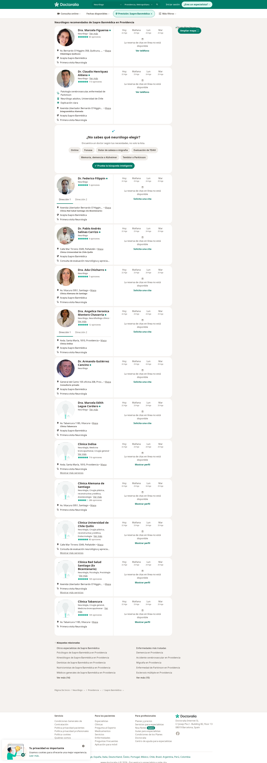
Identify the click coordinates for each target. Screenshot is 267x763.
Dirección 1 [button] (65, 199)
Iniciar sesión (173, 4)
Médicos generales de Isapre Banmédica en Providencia (86, 672)
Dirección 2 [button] (81, 199)
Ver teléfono (142, 50)
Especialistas (101, 721)
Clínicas (99, 724)
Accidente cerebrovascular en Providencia (158, 657)
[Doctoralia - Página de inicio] (72, 4)
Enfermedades (102, 737)
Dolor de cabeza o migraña (113, 150)
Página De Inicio (62, 690)
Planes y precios (143, 721)
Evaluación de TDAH (145, 150)
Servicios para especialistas (149, 724)
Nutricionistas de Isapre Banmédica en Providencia (83, 667)
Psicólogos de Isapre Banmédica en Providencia (82, 652)
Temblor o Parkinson (134, 157)
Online (74, 150)
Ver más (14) (63, 677)
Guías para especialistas (147, 731)
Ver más (93, 33)
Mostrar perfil (142, 464)
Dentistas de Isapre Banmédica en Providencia (81, 662)
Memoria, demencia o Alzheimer (99, 157)
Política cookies (63, 734)
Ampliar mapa (188, 30)
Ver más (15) (143, 677)
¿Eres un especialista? (196, 4)
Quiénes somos (63, 737)
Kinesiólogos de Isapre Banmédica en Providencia (83, 657)
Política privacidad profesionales (72, 731)
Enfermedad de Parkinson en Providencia (158, 667)
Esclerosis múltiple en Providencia (154, 672)
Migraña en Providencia (148, 662)
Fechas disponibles (96, 13)
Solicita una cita (142, 198)
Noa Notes (144, 727)
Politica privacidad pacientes (69, 727)
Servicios (99, 734)
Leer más (34, 755)
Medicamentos (103, 731)
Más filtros (168, 13)
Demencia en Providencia (149, 652)
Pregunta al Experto (105, 727)
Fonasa (88, 150)
